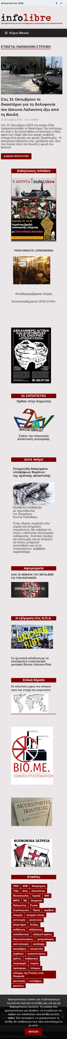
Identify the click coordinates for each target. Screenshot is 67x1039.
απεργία (18, 915)
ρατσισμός (19, 981)
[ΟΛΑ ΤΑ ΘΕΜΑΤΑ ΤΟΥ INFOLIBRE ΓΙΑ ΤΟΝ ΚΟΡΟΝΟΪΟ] (29, 596)
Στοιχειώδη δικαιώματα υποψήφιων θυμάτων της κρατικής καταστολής (32, 472)
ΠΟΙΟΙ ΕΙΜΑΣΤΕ (24, 250)
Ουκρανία (36, 900)
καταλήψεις (19, 948)
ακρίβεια (49, 910)
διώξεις (34, 924)
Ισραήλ (36, 895)
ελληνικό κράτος (42, 934)
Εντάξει (33, 1031)
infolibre (34, 119)
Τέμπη (36, 910)
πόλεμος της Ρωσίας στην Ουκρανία (28, 975)
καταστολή (36, 948)
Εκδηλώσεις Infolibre (33, 171)
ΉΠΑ (16, 886)
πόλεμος (35, 968)
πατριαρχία (19, 963)
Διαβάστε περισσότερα (29, 550)
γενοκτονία (35, 919)
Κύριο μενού (19, 33)
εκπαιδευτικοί (21, 934)
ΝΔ (25, 900)
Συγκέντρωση (21, 910)
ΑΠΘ (25, 886)
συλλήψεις (35, 981)
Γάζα (15, 891)
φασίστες (18, 985)
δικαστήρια (19, 924)
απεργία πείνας (35, 915)
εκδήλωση (19, 929)
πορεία (34, 963)
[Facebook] (56, 3)
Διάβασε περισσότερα (16, 156)
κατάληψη (38, 944)
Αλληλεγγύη (38, 886)
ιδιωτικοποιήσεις (23, 939)
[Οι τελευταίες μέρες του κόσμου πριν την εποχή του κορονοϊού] (29, 712)
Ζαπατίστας (38, 891)
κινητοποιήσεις (36, 953)
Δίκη (25, 891)
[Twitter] (61, 3)
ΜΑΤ (47, 895)
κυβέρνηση (31, 958)
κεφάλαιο (18, 953)
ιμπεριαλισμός (45, 939)
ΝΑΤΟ (16, 900)
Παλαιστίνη (19, 905)
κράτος (17, 958)
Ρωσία (34, 905)
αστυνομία (19, 919)
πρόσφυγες (19, 968)
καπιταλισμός (21, 944)
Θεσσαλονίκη (20, 895)
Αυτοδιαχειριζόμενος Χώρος (33, 293)
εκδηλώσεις (35, 929)
